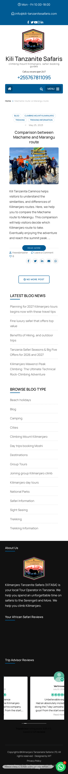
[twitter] (30, 20)
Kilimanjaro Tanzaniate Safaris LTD (39, 752)
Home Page (13, 765)
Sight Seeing (19, 510)
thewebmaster (20, 252)
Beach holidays (20, 400)
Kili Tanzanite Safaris (34, 59)
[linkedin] (40, 20)
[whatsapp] (56, 261)
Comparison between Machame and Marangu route (34, 137)
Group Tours (18, 464)
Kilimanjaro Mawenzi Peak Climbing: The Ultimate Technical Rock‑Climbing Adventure (32, 369)
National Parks (20, 491)
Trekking (20, 120)
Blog (16, 115)
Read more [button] (34, 714)
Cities (14, 427)
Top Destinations (35, 765)
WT (49, 755)
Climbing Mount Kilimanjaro (39, 115)
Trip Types (56, 765)
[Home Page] (10, 88)
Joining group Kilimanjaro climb (31, 473)
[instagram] (37, 20)
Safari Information (22, 501)
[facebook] (27, 20)
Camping (16, 418)
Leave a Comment (43, 252)
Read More (34, 247)
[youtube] (34, 20)
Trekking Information (41, 120)
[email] (49, 261)
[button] (61, 767)
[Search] (41, 89)
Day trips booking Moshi (26, 446)
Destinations (19, 455)
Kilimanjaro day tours (24, 482)
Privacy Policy (34, 761)
